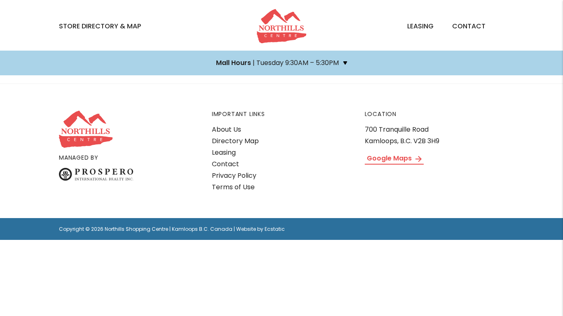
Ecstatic (275, 228)
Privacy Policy (234, 175)
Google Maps (390, 158)
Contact (469, 26)
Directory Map (235, 141)
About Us (226, 129)
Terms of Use (233, 187)
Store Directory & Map (100, 26)
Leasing (420, 26)
